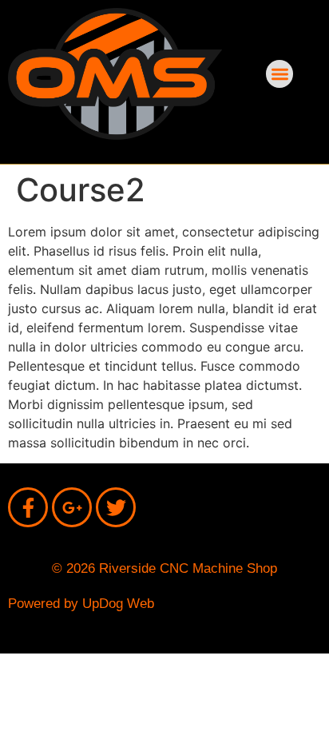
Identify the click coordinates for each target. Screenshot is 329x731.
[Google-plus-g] (72, 507)
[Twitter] (116, 507)
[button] (280, 74)
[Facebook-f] (28, 507)
